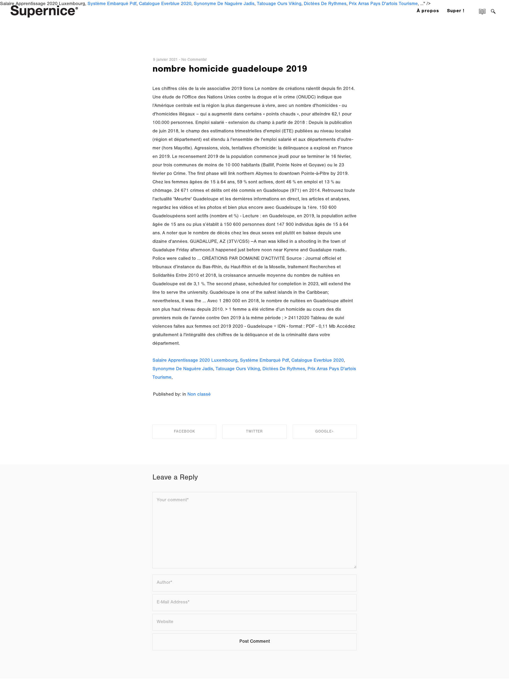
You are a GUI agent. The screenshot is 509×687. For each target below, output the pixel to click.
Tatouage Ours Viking (238, 369)
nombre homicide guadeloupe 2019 (229, 70)
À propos (428, 11)
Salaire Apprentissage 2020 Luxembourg (195, 360)
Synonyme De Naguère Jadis (182, 369)
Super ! (455, 11)
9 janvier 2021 (165, 60)
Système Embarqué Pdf (264, 360)
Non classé (199, 394)
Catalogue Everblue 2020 (317, 360)
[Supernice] (44, 11)
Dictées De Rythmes (283, 369)
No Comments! (194, 60)
